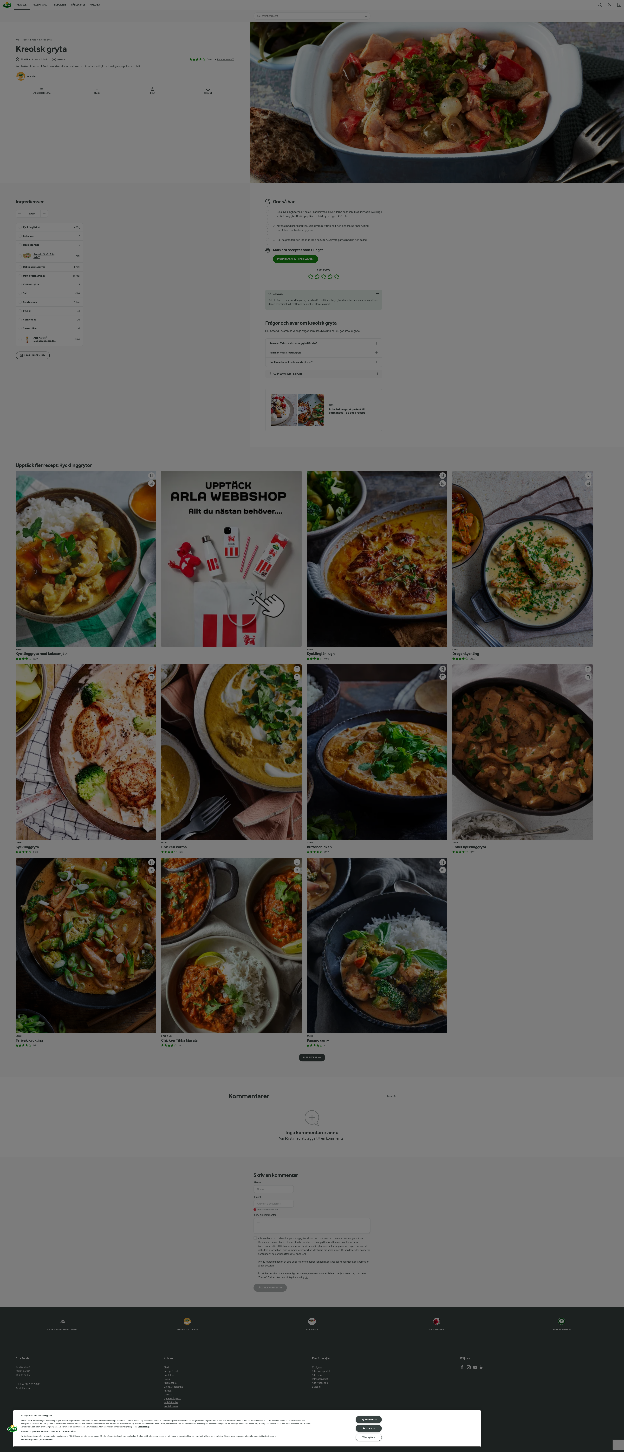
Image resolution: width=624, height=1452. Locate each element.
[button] (12, 1429)
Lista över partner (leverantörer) (36, 1439)
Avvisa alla (369, 1428)
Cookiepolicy (144, 1426)
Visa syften (368, 1437)
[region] (247, 1428)
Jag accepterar (369, 1419)
